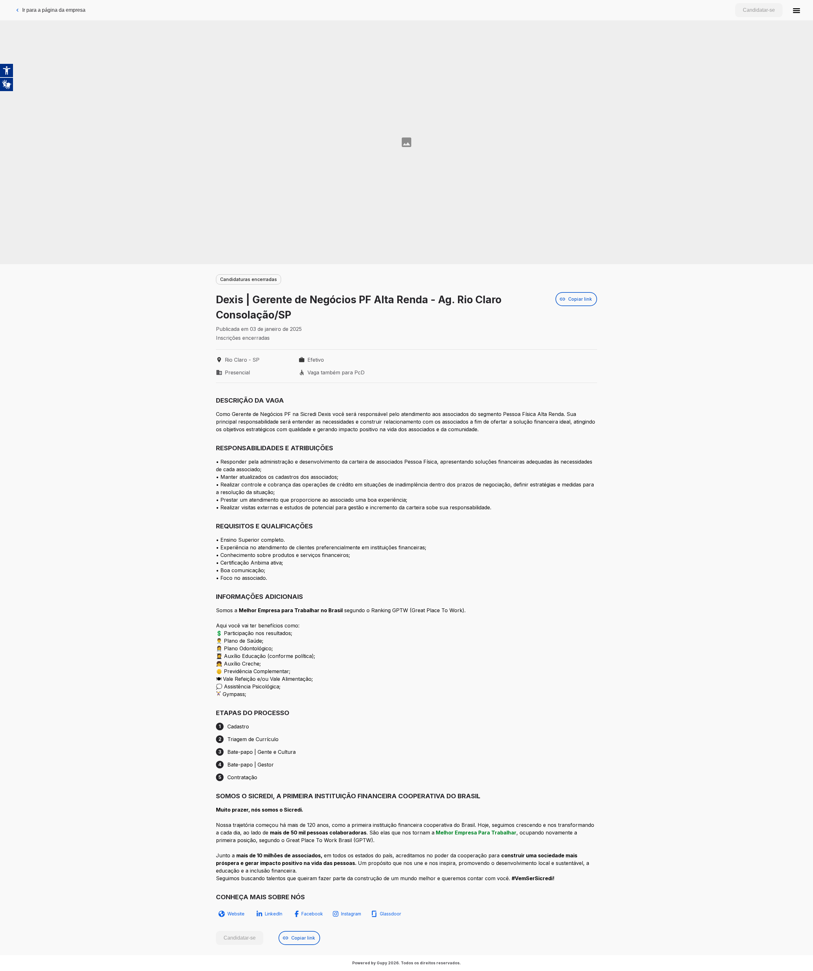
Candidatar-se (759, 10)
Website (236, 913)
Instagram (351, 913)
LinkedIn (273, 913)
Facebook (312, 913)
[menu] (796, 10)
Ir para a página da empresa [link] (53, 10)
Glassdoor (390, 913)
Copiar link (580, 299)
